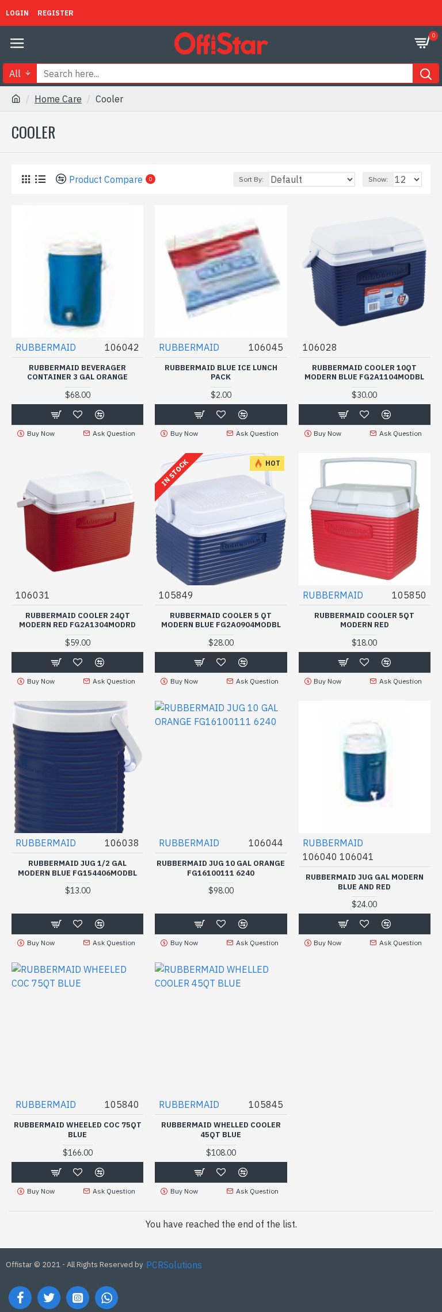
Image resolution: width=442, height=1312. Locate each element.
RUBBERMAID (46, 347)
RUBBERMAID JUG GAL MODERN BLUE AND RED (365, 882)
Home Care (58, 99)
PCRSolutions (174, 1265)
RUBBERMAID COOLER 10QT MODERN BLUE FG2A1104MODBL (364, 372)
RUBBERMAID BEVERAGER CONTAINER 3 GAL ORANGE (77, 372)
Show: (378, 179)
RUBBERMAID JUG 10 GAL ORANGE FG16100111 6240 (221, 868)
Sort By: (251, 179)
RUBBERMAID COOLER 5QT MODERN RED (364, 620)
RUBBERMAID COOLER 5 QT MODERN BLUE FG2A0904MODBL (221, 620)
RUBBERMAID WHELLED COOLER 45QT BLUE (221, 1130)
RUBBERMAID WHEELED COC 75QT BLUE (78, 1130)
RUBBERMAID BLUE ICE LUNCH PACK (221, 372)
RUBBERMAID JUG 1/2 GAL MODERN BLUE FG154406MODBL (77, 868)
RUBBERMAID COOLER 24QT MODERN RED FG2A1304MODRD (77, 620)
